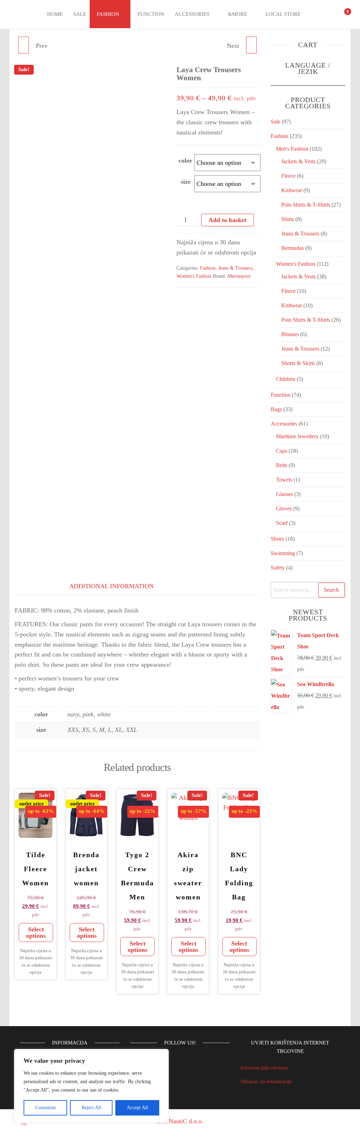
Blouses (290, 334)
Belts (281, 465)
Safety (278, 568)
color (185, 160)
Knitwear (291, 190)
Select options (36, 932)
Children (285, 379)
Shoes (277, 539)
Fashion (108, 14)
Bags (276, 409)
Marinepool (238, 276)
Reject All (91, 1107)
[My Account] (329, 14)
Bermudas (292, 248)
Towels (284, 480)
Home (55, 14)
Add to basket (227, 220)
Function (150, 14)
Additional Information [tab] (111, 586)
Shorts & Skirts (298, 363)
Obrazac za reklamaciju (266, 1081)
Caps (281, 451)
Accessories (192, 14)
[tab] (32, 584)
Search (331, 590)
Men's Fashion (292, 149)
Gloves (284, 508)
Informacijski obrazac (264, 1067)
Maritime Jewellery (297, 436)
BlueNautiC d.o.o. (180, 1121)
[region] (91, 1086)
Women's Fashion (193, 276)
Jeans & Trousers (235, 268)
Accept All (137, 1107)
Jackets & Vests (298, 161)
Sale (79, 14)
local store (283, 14)
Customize (45, 1107)
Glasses (284, 494)
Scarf (282, 523)
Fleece (288, 176)
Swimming (283, 553)
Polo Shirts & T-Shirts (305, 205)
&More (237, 14)
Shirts (287, 219)
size (186, 181)
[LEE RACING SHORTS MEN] (251, 45)
